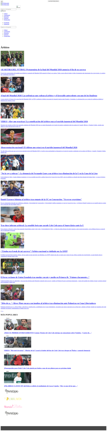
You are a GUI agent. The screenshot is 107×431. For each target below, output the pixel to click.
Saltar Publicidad (53, 1)
